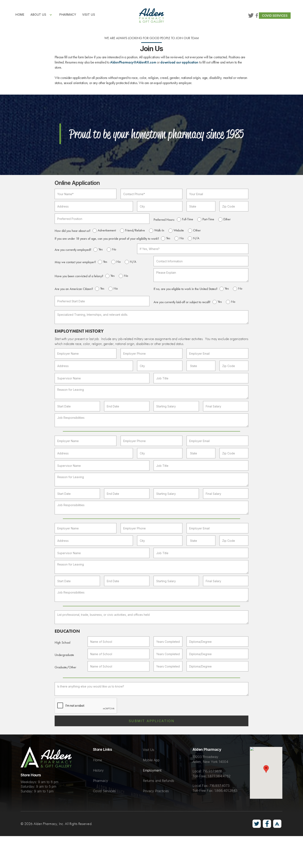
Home (19, 14)
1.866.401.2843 (225, 790)
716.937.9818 (212, 771)
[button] (41, 15)
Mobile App (151, 760)
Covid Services (275, 16)
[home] (151, 15)
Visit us (88, 14)
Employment (152, 770)
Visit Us (148, 750)
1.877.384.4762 (219, 776)
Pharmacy (67, 14)
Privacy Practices (156, 791)
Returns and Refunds (158, 781)
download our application (179, 62)
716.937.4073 (219, 786)
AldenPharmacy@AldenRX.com (133, 62)
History (98, 770)
